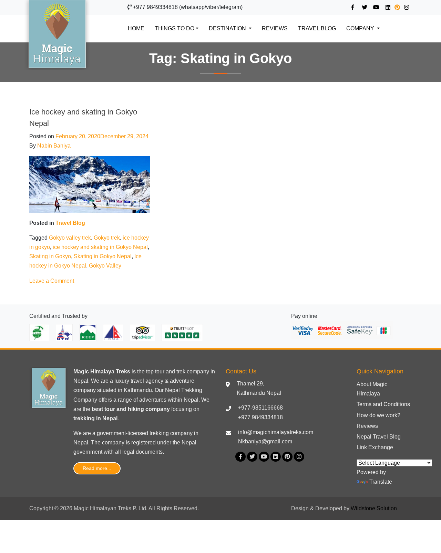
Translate (380, 482)
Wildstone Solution (374, 508)
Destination (228, 28)
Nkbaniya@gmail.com (265, 441)
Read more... (97, 468)
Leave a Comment (51, 281)
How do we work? (378, 415)
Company (361, 28)
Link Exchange (375, 447)
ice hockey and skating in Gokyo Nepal (100, 247)
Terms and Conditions (383, 404)
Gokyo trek (107, 238)
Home (139, 28)
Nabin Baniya (54, 146)
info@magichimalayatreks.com (275, 432)
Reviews (275, 28)
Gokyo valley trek (70, 238)
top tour (155, 371)
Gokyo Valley (105, 266)
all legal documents (139, 452)
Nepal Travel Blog (379, 437)
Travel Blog (317, 28)
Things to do (174, 28)
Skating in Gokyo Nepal (103, 256)
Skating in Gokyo (50, 256)
